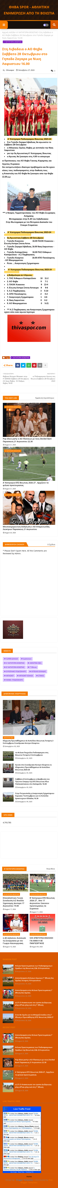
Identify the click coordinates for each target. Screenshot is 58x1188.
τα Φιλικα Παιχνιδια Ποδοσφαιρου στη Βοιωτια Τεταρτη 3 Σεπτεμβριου (31, 753)
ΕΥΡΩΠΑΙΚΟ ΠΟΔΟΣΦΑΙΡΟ (16, 671)
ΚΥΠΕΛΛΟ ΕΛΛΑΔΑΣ (38, 671)
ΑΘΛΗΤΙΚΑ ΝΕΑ (35, 663)
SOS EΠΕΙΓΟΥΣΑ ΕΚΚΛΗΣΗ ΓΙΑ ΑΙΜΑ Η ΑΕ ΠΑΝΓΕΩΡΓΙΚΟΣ (41, 941)
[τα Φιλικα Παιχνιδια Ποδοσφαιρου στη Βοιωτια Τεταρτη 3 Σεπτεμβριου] (8, 756)
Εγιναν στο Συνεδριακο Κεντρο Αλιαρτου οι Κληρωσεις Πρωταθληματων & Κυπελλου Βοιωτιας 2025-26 (33, 767)
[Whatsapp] (28, 365)
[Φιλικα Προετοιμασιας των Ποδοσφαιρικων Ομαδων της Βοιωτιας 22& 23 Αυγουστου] (8, 969)
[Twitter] (23, 365)
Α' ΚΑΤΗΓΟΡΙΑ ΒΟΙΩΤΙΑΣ (27, 32)
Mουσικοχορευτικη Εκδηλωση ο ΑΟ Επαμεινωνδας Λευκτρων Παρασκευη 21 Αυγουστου (26, 528)
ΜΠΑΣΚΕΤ (10, 676)
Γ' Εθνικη (33, 667)
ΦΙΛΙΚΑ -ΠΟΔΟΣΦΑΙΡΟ (14, 680)
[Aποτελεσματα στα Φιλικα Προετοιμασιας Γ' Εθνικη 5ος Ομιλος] (8, 994)
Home (29, 1176)
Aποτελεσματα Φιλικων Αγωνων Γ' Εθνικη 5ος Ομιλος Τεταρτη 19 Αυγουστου (34, 979)
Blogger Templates (24, 1180)
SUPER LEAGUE (12, 659)
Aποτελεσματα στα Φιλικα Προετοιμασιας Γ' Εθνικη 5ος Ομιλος (33, 991)
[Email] (39, 365)
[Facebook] (17, 365)
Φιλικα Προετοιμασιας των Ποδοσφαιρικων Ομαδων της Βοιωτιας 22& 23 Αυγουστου (33, 967)
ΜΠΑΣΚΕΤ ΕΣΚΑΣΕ (26, 676)
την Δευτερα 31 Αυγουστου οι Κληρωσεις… (21, 1157)
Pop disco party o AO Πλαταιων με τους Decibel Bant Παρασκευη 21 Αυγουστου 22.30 (27, 440)
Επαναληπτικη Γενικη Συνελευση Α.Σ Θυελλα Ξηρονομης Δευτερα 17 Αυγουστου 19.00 (13, 902)
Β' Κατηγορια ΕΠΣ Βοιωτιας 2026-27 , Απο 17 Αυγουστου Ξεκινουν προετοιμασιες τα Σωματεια (42, 903)
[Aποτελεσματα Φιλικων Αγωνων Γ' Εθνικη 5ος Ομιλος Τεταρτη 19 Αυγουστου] (8, 981)
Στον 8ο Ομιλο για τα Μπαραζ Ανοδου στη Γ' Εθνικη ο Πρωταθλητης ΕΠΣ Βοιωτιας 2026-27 (34, 1016)
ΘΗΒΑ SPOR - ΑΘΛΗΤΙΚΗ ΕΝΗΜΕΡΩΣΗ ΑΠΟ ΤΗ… (21, 1114)
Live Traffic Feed (21, 1109)
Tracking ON (29, 1172)
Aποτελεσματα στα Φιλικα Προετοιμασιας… (18, 1121)
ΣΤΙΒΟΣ (41, 676)
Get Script (14, 1172)
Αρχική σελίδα (8, 32)
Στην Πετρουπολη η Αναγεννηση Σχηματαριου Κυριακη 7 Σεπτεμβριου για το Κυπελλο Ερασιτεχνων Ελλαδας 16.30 (34, 795)
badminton (27, 659)
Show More (50, 869)
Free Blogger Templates (37, 1181)
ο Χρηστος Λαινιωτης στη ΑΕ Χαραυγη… (19, 1168)
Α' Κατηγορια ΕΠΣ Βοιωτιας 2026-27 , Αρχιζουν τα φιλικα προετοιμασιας (26, 484)
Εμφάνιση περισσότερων (44, 398)
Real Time (21, 1172)
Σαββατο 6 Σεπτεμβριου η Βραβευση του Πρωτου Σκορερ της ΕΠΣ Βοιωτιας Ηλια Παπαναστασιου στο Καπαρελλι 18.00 (32, 781)
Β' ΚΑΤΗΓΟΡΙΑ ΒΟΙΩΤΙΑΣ (15, 667)
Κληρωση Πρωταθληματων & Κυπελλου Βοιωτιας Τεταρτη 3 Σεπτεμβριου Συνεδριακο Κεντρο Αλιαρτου (28, 741)
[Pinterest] (34, 365)
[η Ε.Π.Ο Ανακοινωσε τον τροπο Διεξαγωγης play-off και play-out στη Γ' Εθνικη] (8, 1006)
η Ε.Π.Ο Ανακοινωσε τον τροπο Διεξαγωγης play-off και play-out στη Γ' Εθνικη (33, 1003)
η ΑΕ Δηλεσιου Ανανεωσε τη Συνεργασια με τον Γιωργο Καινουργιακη (14, 941)
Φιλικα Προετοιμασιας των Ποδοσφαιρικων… (18, 1128)
